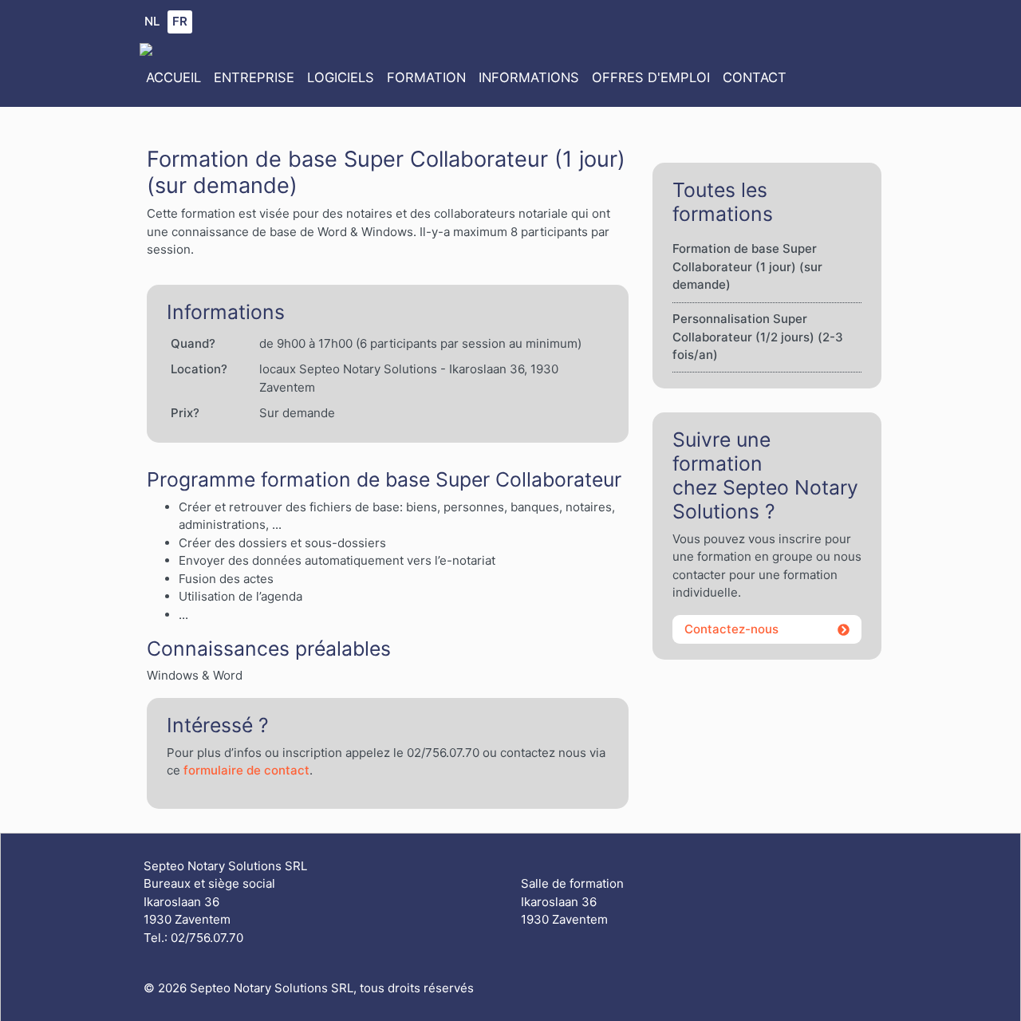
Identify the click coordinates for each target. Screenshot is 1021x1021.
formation (426, 77)
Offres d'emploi (651, 77)
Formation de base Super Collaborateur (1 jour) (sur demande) (747, 266)
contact (754, 77)
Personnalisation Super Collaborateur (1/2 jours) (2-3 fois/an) (757, 336)
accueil (173, 77)
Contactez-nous (731, 629)
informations (529, 77)
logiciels (340, 77)
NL (152, 21)
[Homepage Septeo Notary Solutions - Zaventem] (146, 48)
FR (179, 21)
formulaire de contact (246, 770)
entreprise (254, 77)
